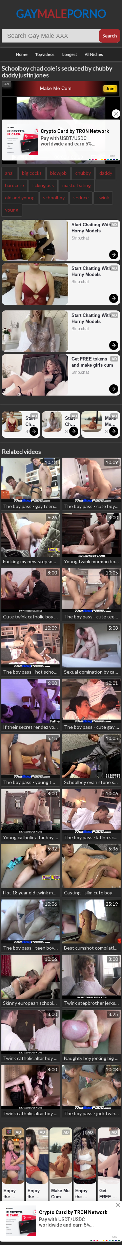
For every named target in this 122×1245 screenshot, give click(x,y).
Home (21, 54)
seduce (81, 197)
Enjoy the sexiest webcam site (12, 1194)
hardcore (14, 185)
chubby (83, 173)
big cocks (32, 173)
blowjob (58, 173)
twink (103, 197)
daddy (105, 173)
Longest (69, 54)
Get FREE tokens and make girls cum (92, 362)
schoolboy (54, 197)
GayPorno (61, 13)
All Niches (94, 54)
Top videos (45, 54)
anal (9, 173)
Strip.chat (80, 238)
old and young (20, 197)
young (11, 210)
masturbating (76, 185)
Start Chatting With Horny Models (92, 227)
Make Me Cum (56, 88)
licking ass (43, 185)
